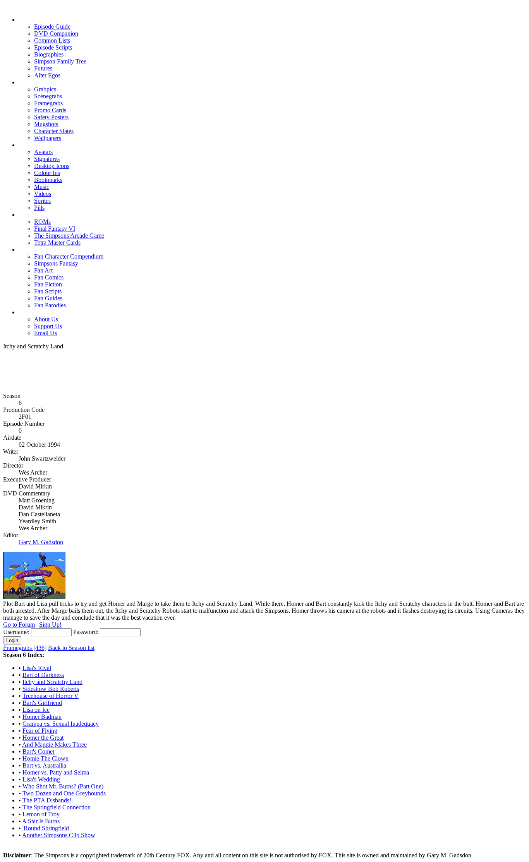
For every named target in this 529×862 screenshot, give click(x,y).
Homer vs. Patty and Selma (55, 772)
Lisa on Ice (36, 709)
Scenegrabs (48, 96)
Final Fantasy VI (54, 228)
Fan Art (43, 270)
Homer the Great (43, 737)
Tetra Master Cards (57, 242)
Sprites (42, 200)
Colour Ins (47, 173)
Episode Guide (52, 26)
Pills (39, 207)
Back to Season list (71, 647)
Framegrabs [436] (24, 647)
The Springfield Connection (56, 807)
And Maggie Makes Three (54, 744)
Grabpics (45, 89)
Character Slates (54, 131)
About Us (46, 319)
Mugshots (46, 124)
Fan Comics (49, 277)
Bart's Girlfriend (42, 702)
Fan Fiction (48, 284)
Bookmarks (48, 180)
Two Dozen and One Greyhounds (64, 793)
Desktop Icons (51, 166)
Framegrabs (48, 103)
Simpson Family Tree (60, 61)
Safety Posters (51, 117)
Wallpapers (47, 138)
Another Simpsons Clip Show (58, 835)
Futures (43, 68)
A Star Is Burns (41, 821)
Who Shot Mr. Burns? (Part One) (62, 786)
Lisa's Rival (36, 668)
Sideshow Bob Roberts (50, 688)
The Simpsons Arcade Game (69, 235)
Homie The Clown (45, 758)
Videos (42, 193)
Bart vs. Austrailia (44, 765)
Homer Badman (42, 716)
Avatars (43, 152)
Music (41, 186)
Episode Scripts (53, 47)
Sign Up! (50, 624)
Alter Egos (47, 75)
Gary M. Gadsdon (41, 542)
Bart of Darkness (43, 675)
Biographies (49, 54)
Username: (16, 632)
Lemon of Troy (41, 814)
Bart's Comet (38, 751)
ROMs (42, 221)
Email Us (45, 333)
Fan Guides (48, 298)
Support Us (48, 326)
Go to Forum (19, 624)
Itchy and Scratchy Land (52, 682)
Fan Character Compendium (68, 256)
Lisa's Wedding (41, 779)
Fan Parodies (50, 305)
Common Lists (52, 40)
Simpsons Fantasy (56, 263)
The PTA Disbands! (46, 800)
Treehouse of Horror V (50, 695)
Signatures (47, 159)
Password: (85, 632)
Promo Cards (50, 110)
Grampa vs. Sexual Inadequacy (60, 723)
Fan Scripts (48, 291)
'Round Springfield (45, 828)
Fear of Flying (39, 730)
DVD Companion (56, 33)
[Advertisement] (264, 367)
